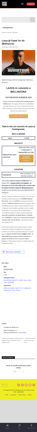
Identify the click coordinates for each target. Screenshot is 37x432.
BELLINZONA (7, 280)
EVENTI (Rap (23, 280)
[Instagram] (22, 385)
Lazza (13, 290)
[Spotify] (26, 385)
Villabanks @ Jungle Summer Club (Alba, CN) (29, 340)
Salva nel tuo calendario (13, 252)
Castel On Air (18, 288)
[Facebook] (18, 385)
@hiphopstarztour (27, 188)
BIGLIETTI (15, 280)
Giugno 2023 (7, 290)
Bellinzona (7, 288)
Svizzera (18, 290)
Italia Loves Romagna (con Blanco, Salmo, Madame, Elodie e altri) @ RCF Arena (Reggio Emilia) (13, 340)
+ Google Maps (22, 332)
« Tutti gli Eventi (7, 28)
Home (3, 10)
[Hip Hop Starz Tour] (4, 4)
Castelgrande (27, 288)
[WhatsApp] (33, 385)
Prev (14, 371)
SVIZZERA (11, 282)
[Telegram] (30, 385)
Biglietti (12, 288)
